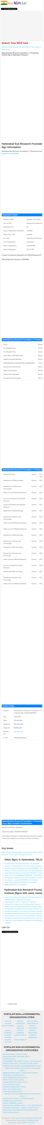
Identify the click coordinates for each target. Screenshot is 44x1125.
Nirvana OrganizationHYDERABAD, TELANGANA (20, 882)
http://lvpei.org (18, 731)
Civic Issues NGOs (34, 1105)
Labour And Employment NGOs (15, 1082)
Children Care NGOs (11, 1108)
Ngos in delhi (32, 1021)
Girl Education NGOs (11, 1084)
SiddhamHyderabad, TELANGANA (15, 884)
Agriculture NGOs (10, 1063)
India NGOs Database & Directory (29, 1118)
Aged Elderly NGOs (10, 1098)
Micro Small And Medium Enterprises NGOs (20, 1110)
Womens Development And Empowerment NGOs (21, 1066)
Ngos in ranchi (20, 1040)
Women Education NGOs (12, 1101)
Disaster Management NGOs (14, 1087)
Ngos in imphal (8, 1026)
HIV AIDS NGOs (35, 1061)
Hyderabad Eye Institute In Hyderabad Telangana (20, 902)
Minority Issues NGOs (29, 1108)
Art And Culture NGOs (28, 1063)
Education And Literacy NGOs (14, 1054)
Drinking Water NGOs (11, 1073)
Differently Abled (17, 852)
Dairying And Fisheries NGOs (14, 1105)
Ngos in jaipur (20, 1035)
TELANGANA (14, 153)
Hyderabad (5, 153)
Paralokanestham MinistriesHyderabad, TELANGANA (21, 863)
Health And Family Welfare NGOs (16, 1056)
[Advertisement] (22, 25)
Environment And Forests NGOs (15, 1061)
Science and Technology (16, 854)
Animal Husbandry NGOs (12, 1103)
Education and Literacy (30, 852)
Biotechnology (6, 852)
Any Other (28, 854)
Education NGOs (26, 1098)
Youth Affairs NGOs (11, 1112)
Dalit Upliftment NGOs (12, 1089)
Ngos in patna (32, 1023)
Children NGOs (9, 1059)
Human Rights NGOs (29, 1073)
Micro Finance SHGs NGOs (13, 1080)
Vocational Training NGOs (13, 1075)
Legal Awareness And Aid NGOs (15, 1077)
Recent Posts (12, 1004)
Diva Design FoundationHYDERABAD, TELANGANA (21, 880)
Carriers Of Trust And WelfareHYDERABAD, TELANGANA (23, 875)
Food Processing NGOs (12, 1091)
